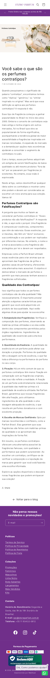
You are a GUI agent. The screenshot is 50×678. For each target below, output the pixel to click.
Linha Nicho (11, 578)
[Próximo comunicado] (45, 13)
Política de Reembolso (16, 549)
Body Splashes (12, 582)
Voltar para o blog (27, 499)
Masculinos (11, 574)
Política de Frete (13, 553)
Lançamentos (12, 585)
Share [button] (7, 488)
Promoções (11, 567)
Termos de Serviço (15, 542)
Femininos (10, 571)
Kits (7, 592)
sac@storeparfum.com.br (26, 618)
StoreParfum (17, 670)
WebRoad (32, 673)
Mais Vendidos (12, 589)
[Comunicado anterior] (5, 13)
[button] (5, 5)
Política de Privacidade (17, 546)
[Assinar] (42, 523)
